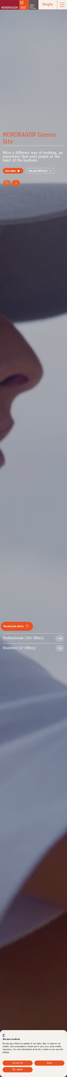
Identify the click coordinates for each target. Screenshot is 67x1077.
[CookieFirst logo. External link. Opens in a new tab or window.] (4, 1035)
